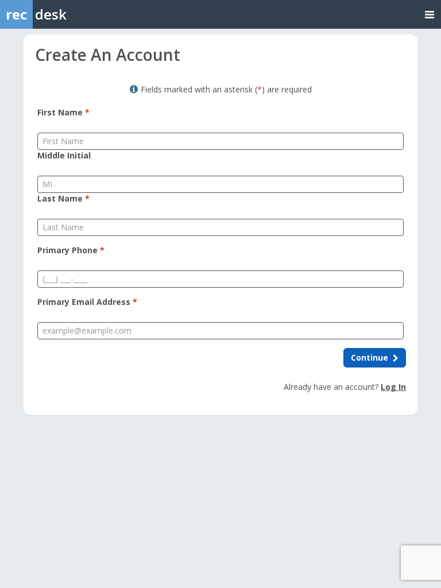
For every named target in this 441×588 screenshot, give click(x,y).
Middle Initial (64, 155)
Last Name (63, 198)
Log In (393, 386)
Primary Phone (71, 250)
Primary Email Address (87, 301)
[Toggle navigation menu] (429, 14)
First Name (63, 112)
